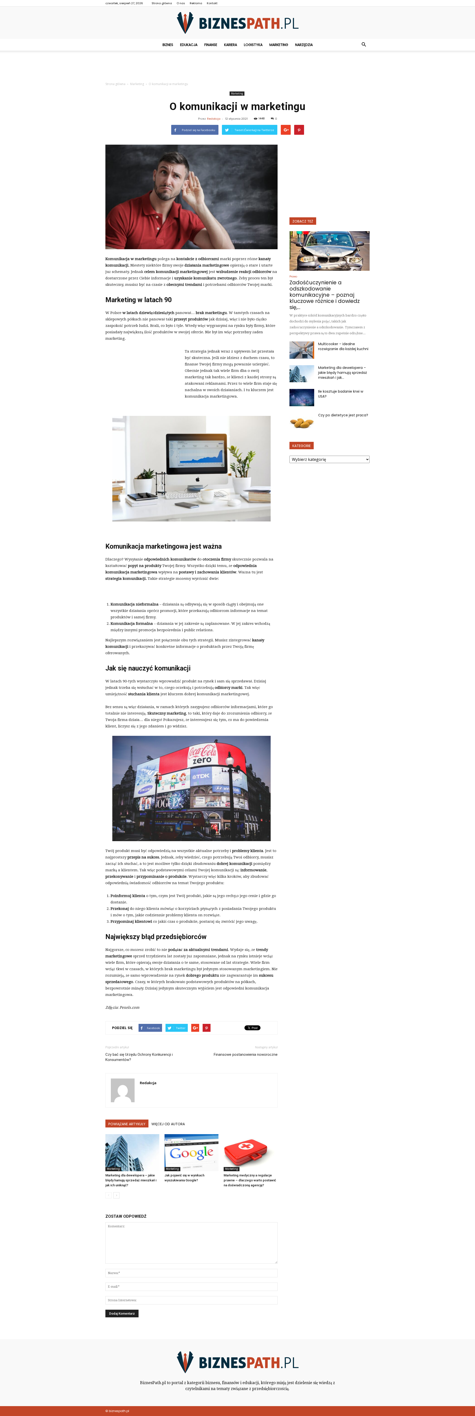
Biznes (168, 44)
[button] (364, 45)
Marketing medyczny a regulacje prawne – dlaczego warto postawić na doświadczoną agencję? (250, 1180)
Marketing (278, 44)
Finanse (210, 44)
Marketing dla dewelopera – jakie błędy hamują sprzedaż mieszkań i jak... (342, 372)
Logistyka (253, 44)
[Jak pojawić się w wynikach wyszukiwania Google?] (191, 1152)
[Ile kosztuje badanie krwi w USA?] (301, 397)
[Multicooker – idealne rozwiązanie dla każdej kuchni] (301, 350)
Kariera (230, 44)
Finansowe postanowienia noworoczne (246, 1054)
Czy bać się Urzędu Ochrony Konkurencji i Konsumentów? (139, 1057)
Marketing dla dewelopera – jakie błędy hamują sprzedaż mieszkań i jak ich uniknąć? (130, 1180)
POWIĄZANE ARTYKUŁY (126, 1124)
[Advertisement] (237, 68)
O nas (181, 3)
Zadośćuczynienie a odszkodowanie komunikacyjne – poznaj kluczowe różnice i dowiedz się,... (324, 295)
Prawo (293, 276)
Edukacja (188, 44)
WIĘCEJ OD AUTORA (168, 1124)
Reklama (196, 3)
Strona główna (162, 3)
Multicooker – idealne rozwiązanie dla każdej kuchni (343, 346)
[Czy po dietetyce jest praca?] (301, 421)
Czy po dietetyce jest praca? (343, 415)
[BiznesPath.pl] (237, 23)
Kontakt (212, 3)
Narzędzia (304, 44)
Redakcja (213, 119)
